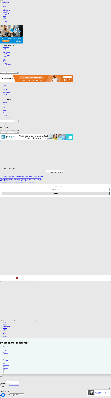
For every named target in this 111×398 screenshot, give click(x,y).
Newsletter (8, 22)
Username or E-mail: (5, 394)
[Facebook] (0, 4)
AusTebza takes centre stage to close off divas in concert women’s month (17, 182)
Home (4, 6)
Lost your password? (14, 385)
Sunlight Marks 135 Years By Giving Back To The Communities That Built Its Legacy (20, 178)
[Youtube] (3, 4)
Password (2, 383)
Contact (5, 21)
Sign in (2, 386)
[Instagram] (2, 4)
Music (4, 16)
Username (2, 381)
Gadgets (5, 14)
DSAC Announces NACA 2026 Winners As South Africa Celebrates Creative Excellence (21, 176)
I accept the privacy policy (56, 172)
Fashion (8, 13)
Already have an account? (6, 395)
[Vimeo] (4, 4)
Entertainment (6, 10)
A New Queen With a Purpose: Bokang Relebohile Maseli (14, 180)
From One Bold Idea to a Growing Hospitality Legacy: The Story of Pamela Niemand (20, 179)
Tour (4, 17)
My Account (6, 2)
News (4, 8)
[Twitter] (1, 4)
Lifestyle (5, 12)
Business (5, 9)
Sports (4, 18)
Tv (3, 20)
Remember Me (5, 385)
